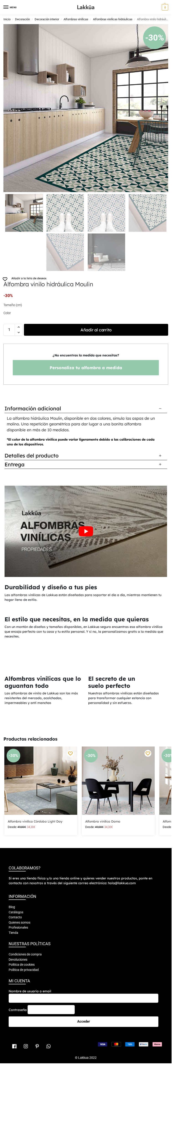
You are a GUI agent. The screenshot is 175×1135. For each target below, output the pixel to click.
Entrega (15, 464)
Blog (12, 1036)
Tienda (13, 1061)
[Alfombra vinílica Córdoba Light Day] (40, 909)
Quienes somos (19, 1051)
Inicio (6, 19)
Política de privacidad (24, 1098)
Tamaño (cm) (12, 305)
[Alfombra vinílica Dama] (118, 909)
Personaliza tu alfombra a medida (86, 367)
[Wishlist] (70, 882)
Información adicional (33, 408)
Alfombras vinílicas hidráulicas (112, 19)
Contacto (15, 1046)
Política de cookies (22, 1093)
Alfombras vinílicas (76, 19)
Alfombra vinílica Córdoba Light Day (35, 950)
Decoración (22, 19)
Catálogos (16, 1041)
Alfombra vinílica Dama (102, 950)
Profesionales (18, 1056)
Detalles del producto (32, 455)
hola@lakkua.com (122, 1012)
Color (7, 313)
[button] (164, 7)
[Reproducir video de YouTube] (86, 531)
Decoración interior (47, 19)
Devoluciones (18, 1088)
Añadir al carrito (96, 330)
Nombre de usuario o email (30, 1120)
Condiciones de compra (25, 1083)
